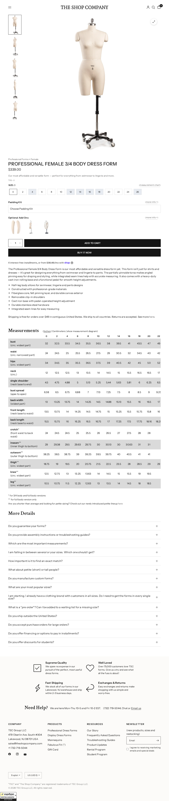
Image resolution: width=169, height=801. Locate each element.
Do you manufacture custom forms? (30, 578)
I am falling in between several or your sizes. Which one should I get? (51, 552)
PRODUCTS (55, 724)
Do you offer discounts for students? (31, 642)
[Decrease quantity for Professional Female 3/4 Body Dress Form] (10, 243)
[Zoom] (154, 22)
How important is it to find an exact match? (35, 561)
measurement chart (150, 185)
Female (35, 159)
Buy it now (84, 252)
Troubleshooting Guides (101, 740)
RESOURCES (95, 724)
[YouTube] (27, 754)
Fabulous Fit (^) (57, 744)
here (151, 316)
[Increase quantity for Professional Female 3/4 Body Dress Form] (19, 243)
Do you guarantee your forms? (27, 526)
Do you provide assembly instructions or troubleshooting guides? (49, 534)
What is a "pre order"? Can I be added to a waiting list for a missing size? (53, 607)
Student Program (97, 754)
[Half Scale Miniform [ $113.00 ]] (47, 227)
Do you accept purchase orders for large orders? (38, 624)
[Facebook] (12, 754)
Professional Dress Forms (62, 730)
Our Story (93, 730)
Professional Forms (18, 159)
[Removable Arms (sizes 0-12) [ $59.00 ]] (16, 227)
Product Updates (97, 744)
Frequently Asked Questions (103, 735)
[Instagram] (19, 754)
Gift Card (53, 749)
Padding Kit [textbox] (83, 202)
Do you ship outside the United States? (32, 616)
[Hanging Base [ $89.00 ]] (32, 227)
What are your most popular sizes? (30, 587)
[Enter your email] (157, 740)
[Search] (153, 7)
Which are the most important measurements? (38, 543)
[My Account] (148, 7)
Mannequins (55, 740)
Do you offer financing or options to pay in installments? (43, 633)
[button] (8, 796)
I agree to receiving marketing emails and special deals (145, 749)
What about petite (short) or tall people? (33, 569)
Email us (136, 708)
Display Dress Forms (59, 735)
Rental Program (96, 749)
